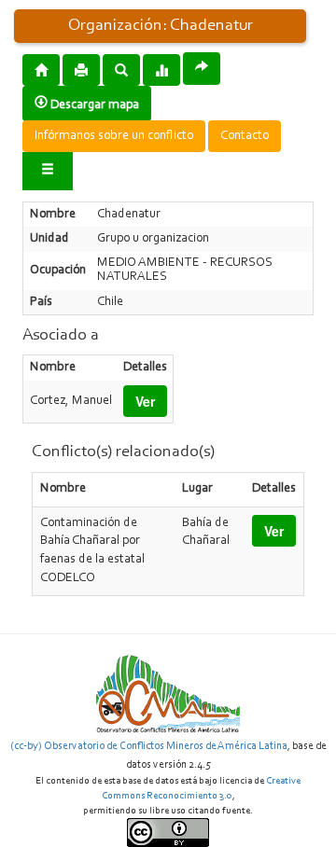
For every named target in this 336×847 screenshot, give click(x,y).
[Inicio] (41, 69)
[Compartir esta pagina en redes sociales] (201, 68)
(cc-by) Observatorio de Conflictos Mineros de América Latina (148, 746)
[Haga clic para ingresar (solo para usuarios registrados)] (47, 171)
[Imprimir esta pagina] (81, 70)
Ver (145, 401)
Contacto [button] (244, 136)
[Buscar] (121, 69)
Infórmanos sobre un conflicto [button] (114, 136)
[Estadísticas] (161, 69)
